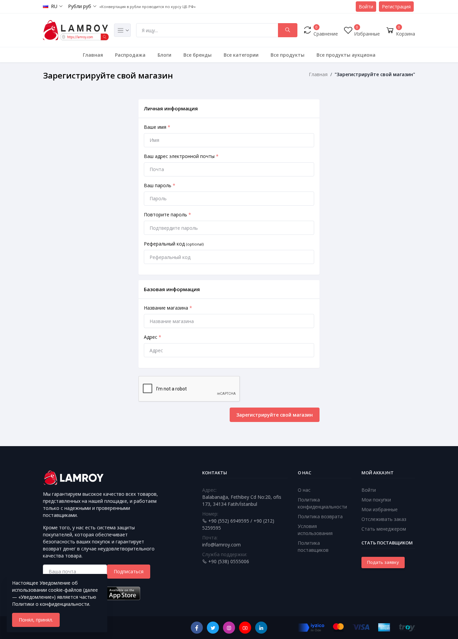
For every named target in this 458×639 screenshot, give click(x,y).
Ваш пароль (159, 185)
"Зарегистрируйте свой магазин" (375, 74)
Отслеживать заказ (383, 519)
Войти (366, 6)
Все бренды (197, 55)
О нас (304, 490)
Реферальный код (174, 244)
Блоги (164, 55)
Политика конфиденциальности (322, 503)
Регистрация (396, 6)
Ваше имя (157, 127)
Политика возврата (320, 516)
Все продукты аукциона (346, 55)
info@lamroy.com (221, 544)
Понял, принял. (36, 620)
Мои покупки (376, 499)
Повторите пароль (167, 214)
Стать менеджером (383, 529)
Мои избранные (379, 509)
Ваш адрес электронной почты (181, 156)
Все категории (241, 55)
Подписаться (129, 571)
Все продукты (287, 55)
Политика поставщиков (313, 546)
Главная (93, 55)
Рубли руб (79, 6)
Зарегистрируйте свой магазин (274, 415)
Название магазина (168, 308)
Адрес (152, 337)
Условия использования (315, 529)
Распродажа (130, 55)
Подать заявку (383, 562)
